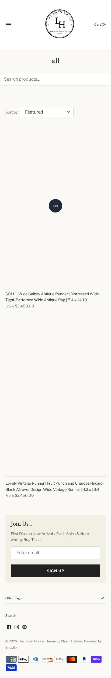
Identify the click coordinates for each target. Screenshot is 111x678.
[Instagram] (17, 627)
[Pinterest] (24, 627)
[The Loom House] (55, 25)
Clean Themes (72, 641)
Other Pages (14, 598)
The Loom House (31, 641)
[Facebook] (9, 627)
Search (10, 616)
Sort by (11, 112)
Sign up (55, 571)
